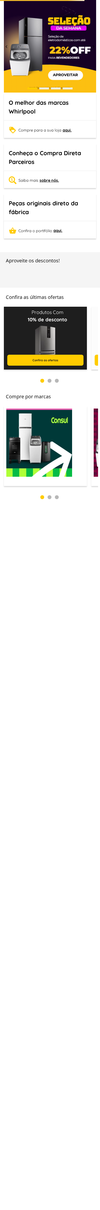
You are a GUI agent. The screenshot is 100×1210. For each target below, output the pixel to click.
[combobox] (50, 32)
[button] (32, 132)
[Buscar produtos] (89, 34)
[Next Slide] (93, 90)
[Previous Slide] (6, 90)
